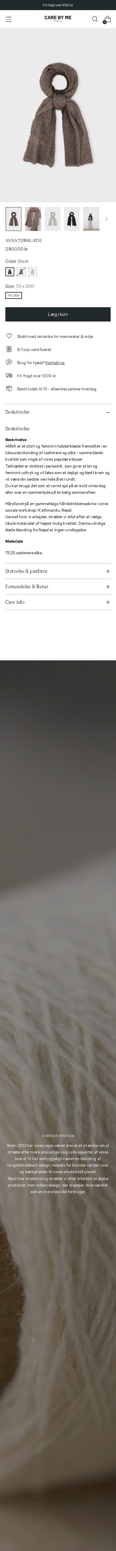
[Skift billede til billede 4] (72, 219)
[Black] (9, 271)
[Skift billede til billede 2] (33, 219)
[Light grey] (32, 271)
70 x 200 (13, 295)
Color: (17, 261)
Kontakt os (55, 362)
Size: (19, 286)
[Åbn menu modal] (8, 19)
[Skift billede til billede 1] (13, 219)
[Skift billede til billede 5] (91, 219)
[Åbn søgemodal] (95, 19)
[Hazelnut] (21, 271)
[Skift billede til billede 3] (52, 219)
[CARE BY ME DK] (58, 19)
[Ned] (106, 219)
